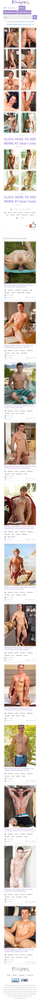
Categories (11, 8)
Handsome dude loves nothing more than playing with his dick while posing (19, 769)
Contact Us (30, 975)
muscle (20, 212)
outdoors (27, 212)
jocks (15, 212)
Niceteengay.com (24, 12)
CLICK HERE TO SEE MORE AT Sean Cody (20, 141)
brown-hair (20, 292)
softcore (9, 212)
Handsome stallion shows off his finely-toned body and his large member (18, 648)
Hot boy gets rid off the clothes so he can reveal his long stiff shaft (19, 406)
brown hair (25, 215)
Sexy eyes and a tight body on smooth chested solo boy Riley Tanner (18, 890)
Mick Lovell (11, 537)
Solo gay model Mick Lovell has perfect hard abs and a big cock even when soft (19, 527)
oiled (17, 353)
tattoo (18, 776)
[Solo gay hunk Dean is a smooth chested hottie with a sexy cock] (11, 38)
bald (23, 716)
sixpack (32, 215)
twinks (18, 534)
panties (12, 215)
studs (23, 776)
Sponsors (22, 975)
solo (7, 215)
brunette (24, 353)
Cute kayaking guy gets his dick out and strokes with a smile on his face (19, 950)
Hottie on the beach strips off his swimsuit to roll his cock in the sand (19, 588)
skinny (28, 292)
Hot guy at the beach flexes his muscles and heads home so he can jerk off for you (19, 829)
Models (22, 8)
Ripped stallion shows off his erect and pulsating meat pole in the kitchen (18, 346)
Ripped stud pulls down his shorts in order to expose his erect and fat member (20, 467)
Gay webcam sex (10, 12)
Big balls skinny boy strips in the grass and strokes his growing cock (18, 286)
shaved (33, 212)
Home (8, 975)
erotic (18, 215)
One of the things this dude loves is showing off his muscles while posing (18, 709)
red (17, 413)
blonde (24, 534)
